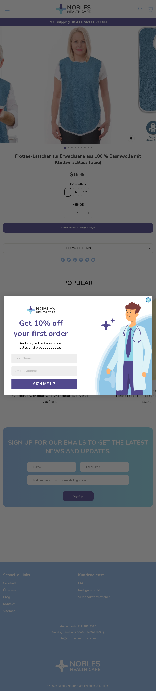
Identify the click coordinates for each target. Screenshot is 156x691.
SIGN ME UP (44, 383)
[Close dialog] (148, 299)
